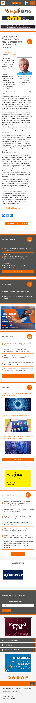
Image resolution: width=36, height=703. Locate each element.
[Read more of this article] (18, 404)
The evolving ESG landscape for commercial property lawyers (16, 530)
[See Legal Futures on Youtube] (22, 677)
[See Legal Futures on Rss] (26, 677)
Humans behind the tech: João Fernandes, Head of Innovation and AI (18, 536)
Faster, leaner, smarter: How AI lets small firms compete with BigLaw (18, 437)
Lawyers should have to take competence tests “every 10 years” (17, 350)
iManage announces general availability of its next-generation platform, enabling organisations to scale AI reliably (19, 544)
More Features (18, 459)
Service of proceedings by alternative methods (16, 416)
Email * (5, 605)
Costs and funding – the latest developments (14, 266)
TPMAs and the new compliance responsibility (16, 523)
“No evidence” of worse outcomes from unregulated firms (19, 363)
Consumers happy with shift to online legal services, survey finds (18, 344)
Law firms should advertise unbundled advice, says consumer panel (18, 369)
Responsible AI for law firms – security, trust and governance (19, 510)
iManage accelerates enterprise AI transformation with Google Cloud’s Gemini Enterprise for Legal (18, 503)
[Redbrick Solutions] (18, 575)
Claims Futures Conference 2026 (16, 291)
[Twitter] (7, 215)
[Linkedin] (11, 215)
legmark (14, 698)
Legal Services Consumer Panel (12, 208)
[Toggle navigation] (32, 3)
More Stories (18, 376)
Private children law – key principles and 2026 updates (17, 249)
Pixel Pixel (10, 696)
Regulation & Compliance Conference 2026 (18, 297)
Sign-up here (6, 610)
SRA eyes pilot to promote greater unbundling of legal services (17, 357)
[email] (18, 605)
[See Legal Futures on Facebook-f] (19, 3)
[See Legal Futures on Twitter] (13, 3)
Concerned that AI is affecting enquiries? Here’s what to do (17, 394)
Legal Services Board (10, 207)
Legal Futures (12, 54)
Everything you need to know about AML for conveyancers (17, 517)
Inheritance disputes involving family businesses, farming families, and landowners (16, 258)
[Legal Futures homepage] (18, 11)
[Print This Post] (34, 33)
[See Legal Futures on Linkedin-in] (16, 3)
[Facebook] (3, 215)
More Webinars (18, 271)
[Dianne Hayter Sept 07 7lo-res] (24, 66)
